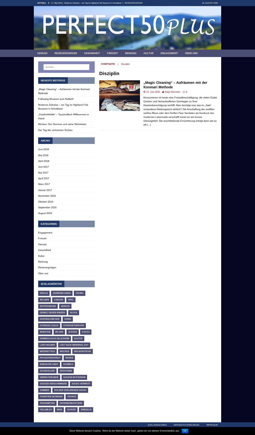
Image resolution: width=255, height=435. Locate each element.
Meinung (131, 53)
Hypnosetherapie (73, 325)
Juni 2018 (43, 149)
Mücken (64, 351)
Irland (59, 332)
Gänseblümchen (50, 319)
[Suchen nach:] (66, 67)
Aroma (80, 293)
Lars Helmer (47, 345)
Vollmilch (46, 409)
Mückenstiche (82, 351)
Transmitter (47, 403)
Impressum (212, 425)
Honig (67, 319)
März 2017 (44, 184)
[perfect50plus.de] (127, 47)
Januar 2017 (45, 190)
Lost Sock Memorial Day (74, 345)
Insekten (45, 332)
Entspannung (48, 306)
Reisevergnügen (65, 53)
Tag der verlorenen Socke (70, 390)
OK (185, 431)
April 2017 (43, 178)
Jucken (72, 332)
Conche (58, 300)
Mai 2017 (43, 172)
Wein (59, 409)
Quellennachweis (157, 425)
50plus (44, 293)
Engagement (169, 53)
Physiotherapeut (50, 358)
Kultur (149, 53)
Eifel (71, 300)
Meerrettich (47, 351)
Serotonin (66, 371)
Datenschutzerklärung (186, 425)
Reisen (69, 358)
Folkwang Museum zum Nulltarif (55, 99)
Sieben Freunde (49, 377)
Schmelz (68, 364)
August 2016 (45, 213)
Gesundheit (92, 53)
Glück (73, 312)
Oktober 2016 (45, 201)
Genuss (42, 53)
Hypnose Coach (49, 325)
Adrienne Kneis (62, 293)
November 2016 (47, 195)
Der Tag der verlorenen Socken (55, 130)
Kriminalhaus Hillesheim (54, 338)
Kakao (86, 332)
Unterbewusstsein (71, 403)
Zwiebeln (86, 409)
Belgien (44, 300)
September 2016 (47, 207)
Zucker (71, 409)
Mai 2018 (43, 155)
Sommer (44, 390)
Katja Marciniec (172, 92)
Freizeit (112, 53)
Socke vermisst (81, 383)
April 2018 (43, 161)
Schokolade (47, 371)
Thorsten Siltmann (51, 396)
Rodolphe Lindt (49, 364)
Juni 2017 (43, 166)
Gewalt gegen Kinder (52, 312)
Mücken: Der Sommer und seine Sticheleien (62, 124)
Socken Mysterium (74, 377)
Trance (71, 396)
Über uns (191, 53)
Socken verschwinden (53, 383)
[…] (149, 124)
